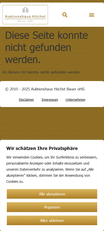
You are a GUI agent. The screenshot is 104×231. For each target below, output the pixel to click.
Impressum (50, 99)
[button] (91, 15)
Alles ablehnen (52, 220)
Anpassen (52, 207)
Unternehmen (75, 99)
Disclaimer (26, 99)
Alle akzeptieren (52, 193)
